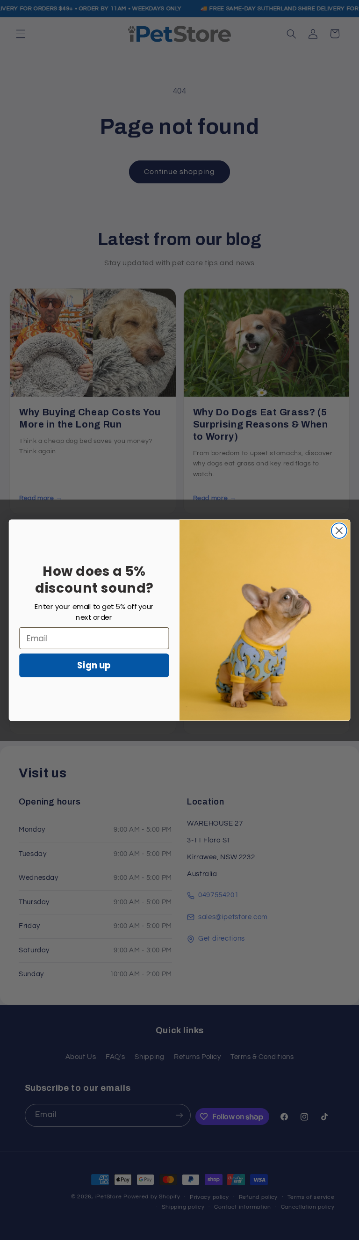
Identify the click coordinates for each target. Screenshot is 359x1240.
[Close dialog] (339, 530)
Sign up (94, 665)
